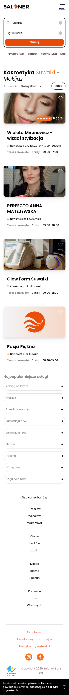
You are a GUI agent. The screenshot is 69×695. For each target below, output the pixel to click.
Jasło (34, 598)
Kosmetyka (49, 54)
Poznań (34, 578)
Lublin (34, 550)
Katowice (34, 591)
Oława (34, 536)
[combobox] (34, 22)
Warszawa (34, 523)
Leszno (34, 571)
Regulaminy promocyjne (34, 639)
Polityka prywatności (34, 646)
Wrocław (34, 516)
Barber (32, 54)
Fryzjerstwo (16, 54)
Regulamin (34, 632)
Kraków (34, 543)
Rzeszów (35, 509)
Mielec (34, 564)
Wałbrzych (34, 605)
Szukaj (34, 42)
